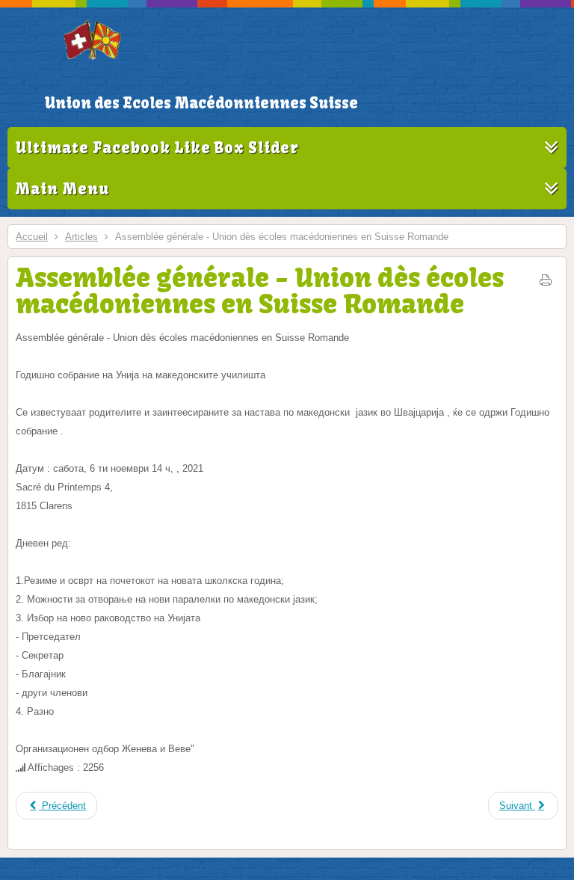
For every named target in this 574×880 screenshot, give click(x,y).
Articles (81, 236)
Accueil (32, 236)
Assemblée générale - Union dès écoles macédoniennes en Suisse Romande (260, 290)
